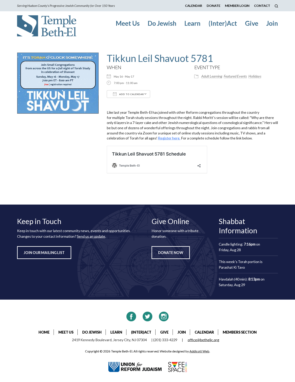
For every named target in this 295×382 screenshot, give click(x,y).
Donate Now (170, 252)
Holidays (254, 76)
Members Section (240, 332)
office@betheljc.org (203, 340)
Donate (213, 5)
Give (251, 23)
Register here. (169, 138)
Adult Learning (211, 76)
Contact (262, 5)
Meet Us (128, 23)
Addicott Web (199, 351)
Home (44, 332)
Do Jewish (162, 23)
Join (272, 23)
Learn (192, 23)
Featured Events (235, 76)
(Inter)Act (223, 23)
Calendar (193, 5)
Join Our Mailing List (44, 252)
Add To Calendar (131, 94)
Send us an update (91, 236)
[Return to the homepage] (46, 25)
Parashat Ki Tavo (232, 267)
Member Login (237, 5)
